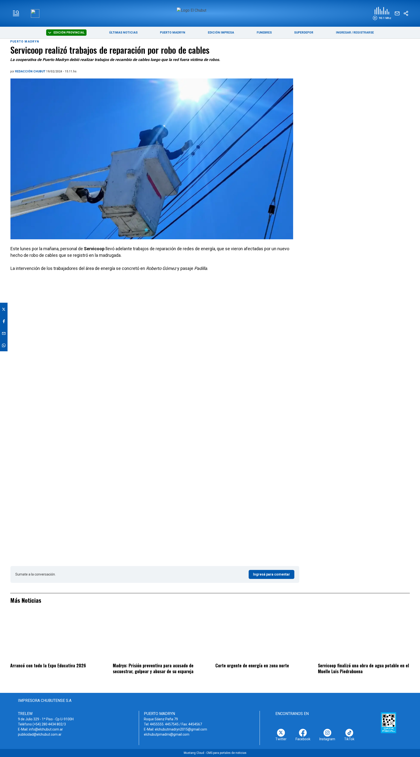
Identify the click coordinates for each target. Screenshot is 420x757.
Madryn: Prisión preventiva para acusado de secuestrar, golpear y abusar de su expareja (153, 668)
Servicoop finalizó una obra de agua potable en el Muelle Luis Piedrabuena (363, 668)
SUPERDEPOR (303, 32)
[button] (382, 13)
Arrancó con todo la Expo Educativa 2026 (48, 665)
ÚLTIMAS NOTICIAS (123, 32)
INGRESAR (343, 32)
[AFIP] (388, 722)
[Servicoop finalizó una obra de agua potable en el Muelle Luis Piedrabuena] (364, 636)
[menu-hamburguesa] (16, 13)
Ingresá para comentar (271, 574)
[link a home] (210, 13)
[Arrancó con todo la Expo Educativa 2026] (56, 636)
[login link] (35, 13)
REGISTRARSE (363, 32)
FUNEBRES (264, 32)
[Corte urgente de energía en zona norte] (261, 636)
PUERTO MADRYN (172, 32)
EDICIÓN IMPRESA (221, 32)
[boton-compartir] (406, 13)
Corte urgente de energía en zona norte (252, 665)
